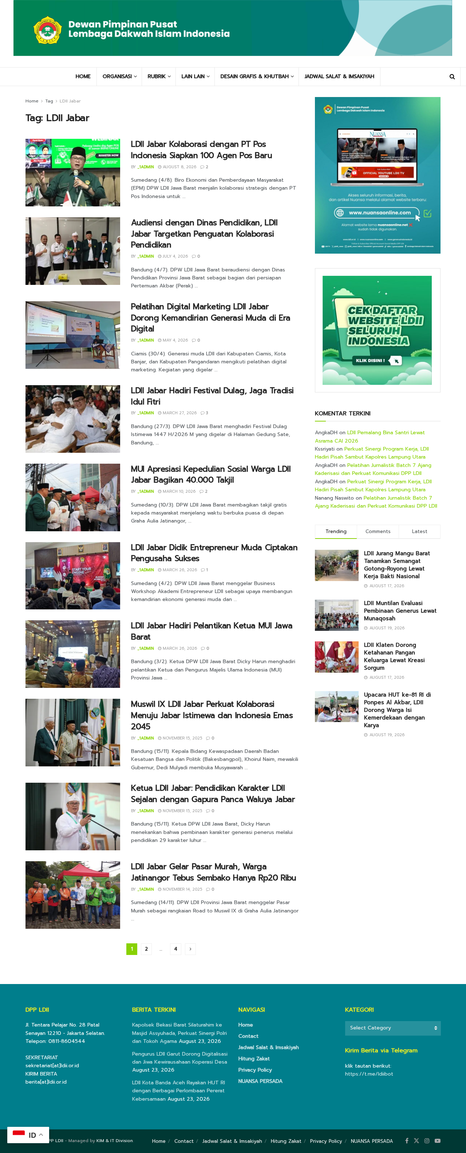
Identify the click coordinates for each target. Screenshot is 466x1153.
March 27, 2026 (179, 413)
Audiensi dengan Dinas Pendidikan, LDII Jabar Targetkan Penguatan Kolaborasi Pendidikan (204, 234)
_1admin (145, 167)
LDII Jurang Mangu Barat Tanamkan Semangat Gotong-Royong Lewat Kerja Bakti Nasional (397, 564)
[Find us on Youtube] (438, 1141)
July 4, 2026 (174, 256)
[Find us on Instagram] (427, 1141)
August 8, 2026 (178, 167)
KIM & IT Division (114, 1140)
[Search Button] (452, 77)
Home (32, 101)
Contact (248, 1036)
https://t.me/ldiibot (369, 1074)
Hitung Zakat (254, 1059)
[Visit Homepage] (232, 33)
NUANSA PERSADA (260, 1081)
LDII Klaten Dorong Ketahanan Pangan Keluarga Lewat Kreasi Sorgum (394, 656)
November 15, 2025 (181, 738)
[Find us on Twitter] (416, 1141)
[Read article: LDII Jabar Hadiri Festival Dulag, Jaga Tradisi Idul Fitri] (72, 419)
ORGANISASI (117, 76)
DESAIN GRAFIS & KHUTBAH (255, 76)
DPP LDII (54, 1140)
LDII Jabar (70, 101)
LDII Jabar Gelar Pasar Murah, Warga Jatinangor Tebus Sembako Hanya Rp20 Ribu (213, 872)
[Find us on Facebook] (406, 1141)
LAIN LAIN (193, 76)
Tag (49, 101)
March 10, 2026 (178, 491)
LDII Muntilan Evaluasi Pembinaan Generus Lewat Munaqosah (400, 610)
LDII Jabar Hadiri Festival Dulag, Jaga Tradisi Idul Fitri (212, 396)
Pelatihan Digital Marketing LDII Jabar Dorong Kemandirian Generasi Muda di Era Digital (211, 318)
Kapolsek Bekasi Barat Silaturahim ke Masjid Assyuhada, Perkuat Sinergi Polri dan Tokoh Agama (179, 1033)
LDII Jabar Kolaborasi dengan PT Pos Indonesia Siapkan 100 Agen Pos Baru (201, 149)
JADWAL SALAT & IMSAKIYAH (339, 76)
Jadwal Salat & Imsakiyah (268, 1047)
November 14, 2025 (181, 889)
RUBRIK (157, 76)
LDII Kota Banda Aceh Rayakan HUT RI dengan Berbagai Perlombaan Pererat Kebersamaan (178, 1091)
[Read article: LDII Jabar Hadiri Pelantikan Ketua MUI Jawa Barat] (72, 654)
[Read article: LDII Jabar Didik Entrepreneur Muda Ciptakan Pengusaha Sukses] (72, 576)
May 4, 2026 (174, 340)
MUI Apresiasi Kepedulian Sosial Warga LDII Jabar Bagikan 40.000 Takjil (211, 474)
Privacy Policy (255, 1070)
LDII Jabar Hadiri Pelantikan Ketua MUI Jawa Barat (211, 631)
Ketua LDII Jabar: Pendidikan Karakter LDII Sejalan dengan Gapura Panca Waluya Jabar (213, 793)
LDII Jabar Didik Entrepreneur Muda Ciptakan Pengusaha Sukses (214, 553)
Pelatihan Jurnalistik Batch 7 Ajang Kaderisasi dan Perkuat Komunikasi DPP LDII (373, 469)
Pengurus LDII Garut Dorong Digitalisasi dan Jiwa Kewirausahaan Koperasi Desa (180, 1058)
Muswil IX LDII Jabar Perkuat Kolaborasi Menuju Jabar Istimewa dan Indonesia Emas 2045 (212, 715)
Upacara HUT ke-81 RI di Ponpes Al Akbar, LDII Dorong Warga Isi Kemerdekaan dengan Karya (397, 710)
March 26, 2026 (179, 570)
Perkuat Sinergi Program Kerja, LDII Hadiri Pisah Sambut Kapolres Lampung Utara (372, 453)
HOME (83, 76)
